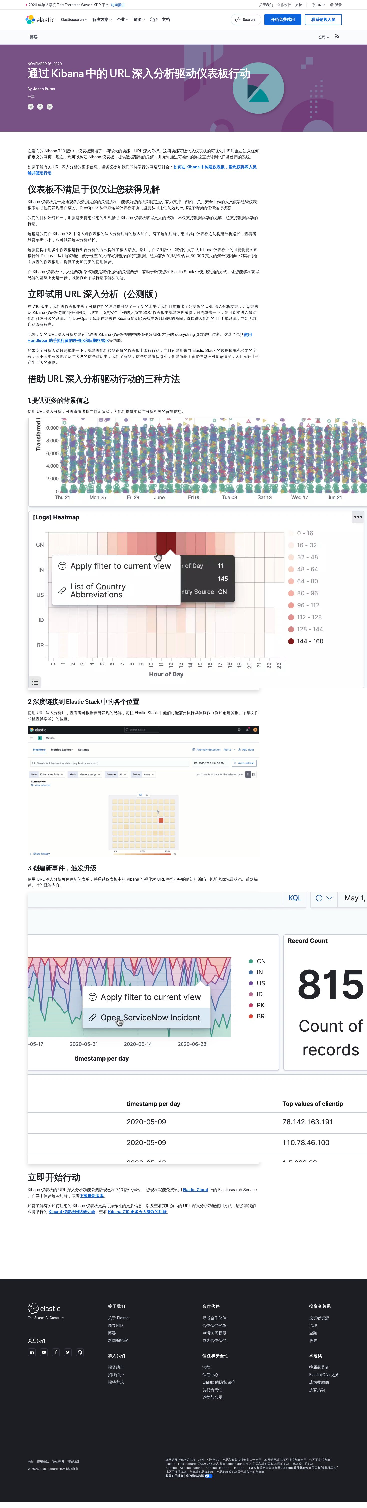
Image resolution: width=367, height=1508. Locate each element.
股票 (313, 1340)
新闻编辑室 (118, 1340)
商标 (31, 1461)
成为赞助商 (319, 1382)
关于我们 (266, 5)
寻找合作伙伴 (214, 1317)
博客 (34, 36)
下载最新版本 (92, 1195)
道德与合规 (212, 1397)
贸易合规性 (212, 1389)
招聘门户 (116, 1374)
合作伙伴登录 (214, 1325)
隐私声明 (58, 1461)
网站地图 (73, 1461)
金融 (313, 1332)
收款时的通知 (175, 1476)
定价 (154, 19)
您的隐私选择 (195, 1476)
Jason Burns (44, 89)
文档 (166, 19)
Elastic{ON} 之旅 (324, 1374)
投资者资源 (319, 1317)
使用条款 (43, 1461)
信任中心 (210, 1374)
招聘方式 (116, 1382)
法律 (206, 1367)
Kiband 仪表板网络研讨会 (72, 1211)
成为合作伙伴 (214, 1340)
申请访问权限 (214, 1332)
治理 (313, 1325)
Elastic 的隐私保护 (218, 1382)
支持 (298, 5)
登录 (338, 5)
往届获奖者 (319, 1367)
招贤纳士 (116, 1367)
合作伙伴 (284, 5)
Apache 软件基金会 (295, 1468)
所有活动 (317, 1389)
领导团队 (116, 1325)
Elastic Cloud (195, 1189)
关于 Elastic (118, 1317)
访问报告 (118, 5)
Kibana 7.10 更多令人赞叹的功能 (137, 1211)
